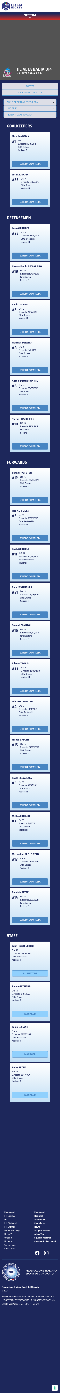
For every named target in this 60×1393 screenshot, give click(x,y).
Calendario (39, 1223)
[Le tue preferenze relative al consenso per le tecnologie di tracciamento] (55, 1388)
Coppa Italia (9, 1248)
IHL (5, 1219)
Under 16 (8, 1238)
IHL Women (9, 1227)
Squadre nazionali (42, 1238)
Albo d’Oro (39, 1234)
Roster (30, 86)
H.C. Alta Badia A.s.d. (29, 73)
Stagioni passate (42, 1230)
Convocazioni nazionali (45, 1241)
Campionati (9, 1212)
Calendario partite (30, 92)
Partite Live (30, 15)
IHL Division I (10, 1223)
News (37, 1227)
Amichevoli (39, 1219)
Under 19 (8, 1234)
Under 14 (8, 1241)
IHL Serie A (9, 1216)
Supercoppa (10, 1245)
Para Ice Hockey (12, 1230)
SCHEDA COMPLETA (30, 164)
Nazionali (38, 1216)
